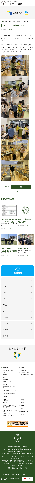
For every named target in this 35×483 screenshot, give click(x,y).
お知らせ (5, 317)
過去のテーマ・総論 (24, 372)
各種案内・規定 (7, 382)
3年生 (5, 292)
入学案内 (5, 400)
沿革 (4, 372)
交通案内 (5, 375)
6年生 (5, 311)
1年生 (5, 280)
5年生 (5, 305)
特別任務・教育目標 (8, 370)
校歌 (4, 377)
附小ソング (5, 396)
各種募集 (5, 329)
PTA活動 (21, 405)
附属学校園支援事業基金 (9, 393)
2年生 (5, 286)
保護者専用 (12, 21)
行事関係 (5, 336)
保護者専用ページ (24, 411)
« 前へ (7, 186)
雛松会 (21, 408)
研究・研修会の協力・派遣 (26, 375)
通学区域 (5, 402)
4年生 (5, 299)
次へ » (18, 191)
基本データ (5, 379)
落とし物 (5, 323)
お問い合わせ (5, 474)
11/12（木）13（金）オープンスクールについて (9, 414)
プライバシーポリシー (18, 474)
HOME (5, 21)
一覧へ (21, 187)
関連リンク (5, 384)
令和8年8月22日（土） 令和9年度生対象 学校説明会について (10, 406)
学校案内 (5, 367)
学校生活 (21, 400)
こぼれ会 (21, 414)
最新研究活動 (22, 370)
